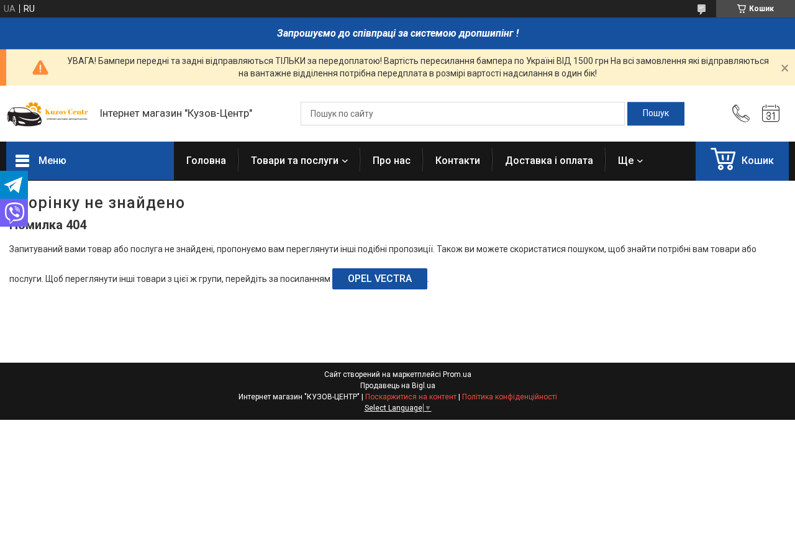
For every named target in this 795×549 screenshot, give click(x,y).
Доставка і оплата (549, 160)
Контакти (457, 160)
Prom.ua (457, 374)
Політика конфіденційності (509, 396)
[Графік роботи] (770, 113)
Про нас (392, 160)
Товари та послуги (294, 160)
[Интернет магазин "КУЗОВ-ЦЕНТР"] (46, 113)
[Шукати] (655, 113)
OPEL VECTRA (380, 278)
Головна (206, 160)
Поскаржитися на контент (411, 396)
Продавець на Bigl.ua (397, 385)
